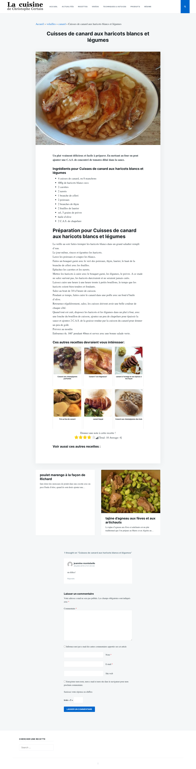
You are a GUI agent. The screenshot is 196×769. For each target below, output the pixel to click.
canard (62, 24)
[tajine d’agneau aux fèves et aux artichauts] (130, 491)
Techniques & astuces (114, 7)
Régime (147, 7)
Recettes (83, 7)
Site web (109, 673)
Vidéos (95, 7)
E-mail (109, 664)
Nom (108, 654)
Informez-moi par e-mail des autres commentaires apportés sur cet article (96, 646)
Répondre (71, 579)
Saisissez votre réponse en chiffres (78, 691)
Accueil (53, 7)
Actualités (68, 7)
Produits (135, 7)
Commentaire (70, 608)
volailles (51, 24)
